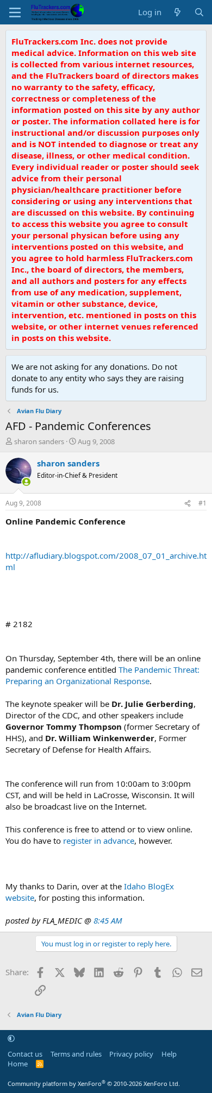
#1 (202, 503)
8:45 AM (107, 920)
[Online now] (26, 482)
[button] (11, 1038)
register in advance (98, 840)
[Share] (187, 503)
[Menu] (15, 12)
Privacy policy (131, 1054)
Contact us (25, 1054)
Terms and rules (76, 1054)
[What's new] (177, 12)
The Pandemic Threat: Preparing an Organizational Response (102, 675)
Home (18, 1064)
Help (169, 1054)
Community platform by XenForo (94, 1083)
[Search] (199, 12)
